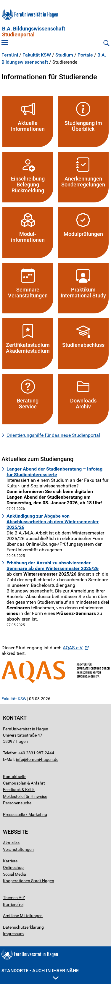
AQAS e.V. (73, 647)
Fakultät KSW (36, 55)
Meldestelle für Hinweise (25, 796)
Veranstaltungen (18, 849)
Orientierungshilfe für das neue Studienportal (53, 435)
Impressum (13, 933)
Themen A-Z (14, 897)
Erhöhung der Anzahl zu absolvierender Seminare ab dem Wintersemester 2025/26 (53, 565)
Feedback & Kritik (19, 789)
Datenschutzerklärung (23, 927)
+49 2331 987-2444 (36, 753)
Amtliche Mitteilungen (23, 915)
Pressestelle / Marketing (25, 814)
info (19, 759)
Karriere (10, 861)
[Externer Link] (55, 672)
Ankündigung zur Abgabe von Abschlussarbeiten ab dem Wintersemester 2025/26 (53, 521)
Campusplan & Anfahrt (24, 783)
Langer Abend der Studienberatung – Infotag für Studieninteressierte (54, 471)
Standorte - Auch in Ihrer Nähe (40, 970)
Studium (64, 55)
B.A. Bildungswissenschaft (33, 32)
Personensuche (17, 803)
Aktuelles (11, 842)
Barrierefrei (13, 904)
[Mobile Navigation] (4, 43)
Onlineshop (13, 867)
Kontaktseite (14, 776)
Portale (85, 55)
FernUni (9, 55)
